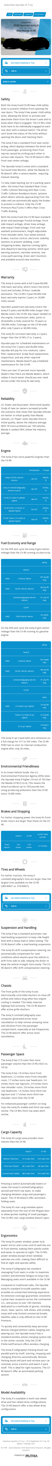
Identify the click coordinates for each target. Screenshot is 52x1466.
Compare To (28, 14)
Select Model (18, 14)
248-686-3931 (29, 1443)
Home (9, 14)
